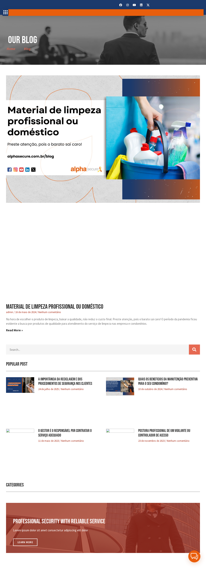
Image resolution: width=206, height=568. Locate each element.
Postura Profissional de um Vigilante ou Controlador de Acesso (164, 433)
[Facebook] (120, 5)
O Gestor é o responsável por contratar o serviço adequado (65, 433)
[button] (5, 12)
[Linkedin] (141, 5)
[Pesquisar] (194, 350)
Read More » (14, 330)
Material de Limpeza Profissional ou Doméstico (54, 306)
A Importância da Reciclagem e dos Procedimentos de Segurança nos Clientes (65, 381)
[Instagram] (127, 5)
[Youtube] (134, 5)
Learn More (25, 542)
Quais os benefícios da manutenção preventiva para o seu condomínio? (168, 381)
